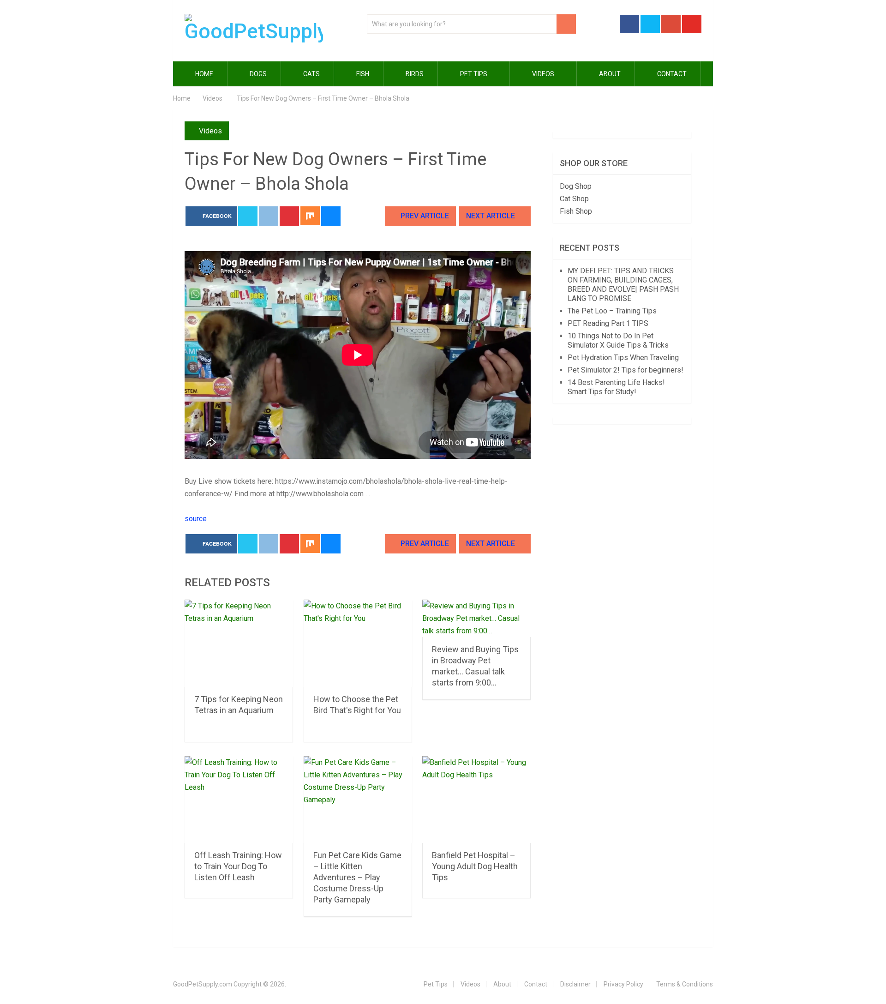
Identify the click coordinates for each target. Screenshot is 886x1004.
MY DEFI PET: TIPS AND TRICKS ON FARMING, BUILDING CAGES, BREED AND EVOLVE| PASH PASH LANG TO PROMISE (623, 284)
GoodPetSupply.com (202, 984)
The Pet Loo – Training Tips (612, 311)
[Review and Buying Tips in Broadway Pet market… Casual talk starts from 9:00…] (476, 618)
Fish (362, 74)
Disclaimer (575, 984)
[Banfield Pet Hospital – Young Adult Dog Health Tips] (476, 799)
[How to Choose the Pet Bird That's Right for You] (358, 643)
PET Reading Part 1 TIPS (608, 323)
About (609, 74)
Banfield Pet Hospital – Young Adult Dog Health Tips (475, 866)
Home (203, 74)
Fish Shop (576, 211)
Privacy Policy (623, 984)
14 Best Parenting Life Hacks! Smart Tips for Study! (616, 387)
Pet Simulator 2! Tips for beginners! (625, 370)
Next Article (491, 215)
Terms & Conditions (684, 984)
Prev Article (424, 215)
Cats (311, 74)
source (196, 518)
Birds (414, 74)
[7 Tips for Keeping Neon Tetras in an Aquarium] (239, 643)
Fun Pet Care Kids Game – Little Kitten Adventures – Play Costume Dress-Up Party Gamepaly (357, 877)
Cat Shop (574, 198)
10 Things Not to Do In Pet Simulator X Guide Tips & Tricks (618, 340)
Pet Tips (474, 74)
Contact (671, 74)
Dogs (257, 74)
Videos (543, 74)
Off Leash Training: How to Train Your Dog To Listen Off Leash (238, 866)
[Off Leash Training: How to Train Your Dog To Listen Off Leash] (239, 799)
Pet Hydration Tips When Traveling (623, 357)
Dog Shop (576, 186)
